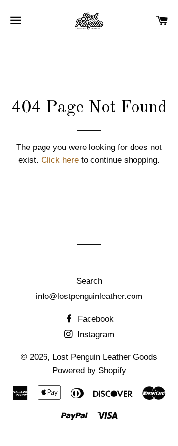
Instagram (94, 334)
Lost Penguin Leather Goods (104, 357)
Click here (60, 160)
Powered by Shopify (89, 370)
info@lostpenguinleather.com (89, 296)
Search (89, 281)
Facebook (94, 319)
